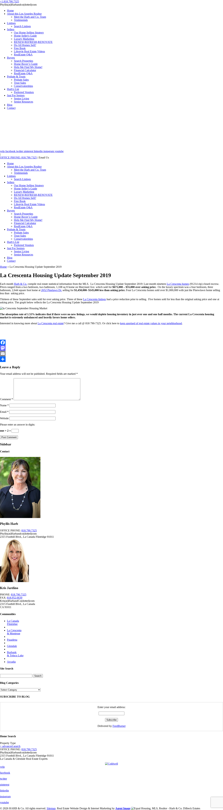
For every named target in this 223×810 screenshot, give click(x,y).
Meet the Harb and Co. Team (30, 16)
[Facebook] (111, 342)
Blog (9, 104)
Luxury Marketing (24, 38)
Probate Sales (21, 79)
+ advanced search (10, 746)
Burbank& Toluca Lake (15, 654)
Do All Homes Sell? (25, 45)
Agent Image (122, 808)
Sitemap (51, 808)
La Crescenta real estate (51, 323)
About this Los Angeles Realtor (24, 13)
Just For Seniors (16, 95)
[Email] (111, 353)
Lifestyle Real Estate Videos (29, 51)
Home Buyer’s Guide (26, 63)
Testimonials (21, 20)
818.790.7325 (29, 530)
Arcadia (11, 661)
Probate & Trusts (16, 76)
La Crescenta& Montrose (14, 632)
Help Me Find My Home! (28, 67)
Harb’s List (13, 242)
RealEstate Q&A (23, 54)
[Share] (111, 359)
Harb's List (13, 89)
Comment (6, 399)
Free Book (20, 48)
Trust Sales (20, 82)
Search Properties (23, 60)
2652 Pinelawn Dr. (51, 290)
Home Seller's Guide (25, 35)
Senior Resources (23, 101)
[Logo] (111, 762)
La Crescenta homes (178, 283)
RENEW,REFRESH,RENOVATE (33, 41)
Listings (11, 23)
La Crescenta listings (94, 299)
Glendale (12, 646)
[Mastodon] (111, 348)
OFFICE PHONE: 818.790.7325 (18, 157)
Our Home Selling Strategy (29, 32)
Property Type (8, 743)
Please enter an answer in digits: (17, 424)
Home (10, 10)
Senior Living (21, 98)
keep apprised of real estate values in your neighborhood (151, 323)
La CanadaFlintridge (13, 622)
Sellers (10, 29)
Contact (11, 107)
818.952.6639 (14, 597)
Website (4, 418)
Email (4, 411)
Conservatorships (23, 85)
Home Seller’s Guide (25, 188)
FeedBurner (119, 725)
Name (4, 405)
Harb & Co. (20, 283)
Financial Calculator (25, 70)
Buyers (11, 57)
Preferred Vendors (24, 92)
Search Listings (22, 26)
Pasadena (12, 639)
